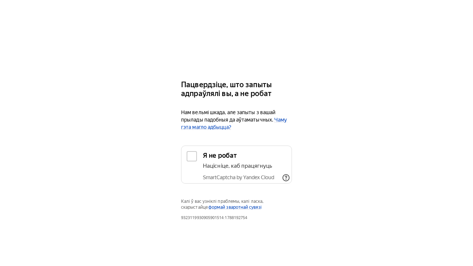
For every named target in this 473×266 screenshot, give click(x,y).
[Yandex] (236, 52)
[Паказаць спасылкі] (286, 178)
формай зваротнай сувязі (235, 207)
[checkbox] (236, 165)
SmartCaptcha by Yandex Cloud (238, 177)
